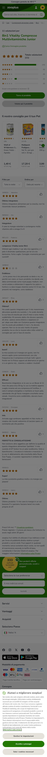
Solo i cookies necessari (23, 751)
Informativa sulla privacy (12, 730)
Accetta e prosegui (23, 744)
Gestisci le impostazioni (23, 736)
